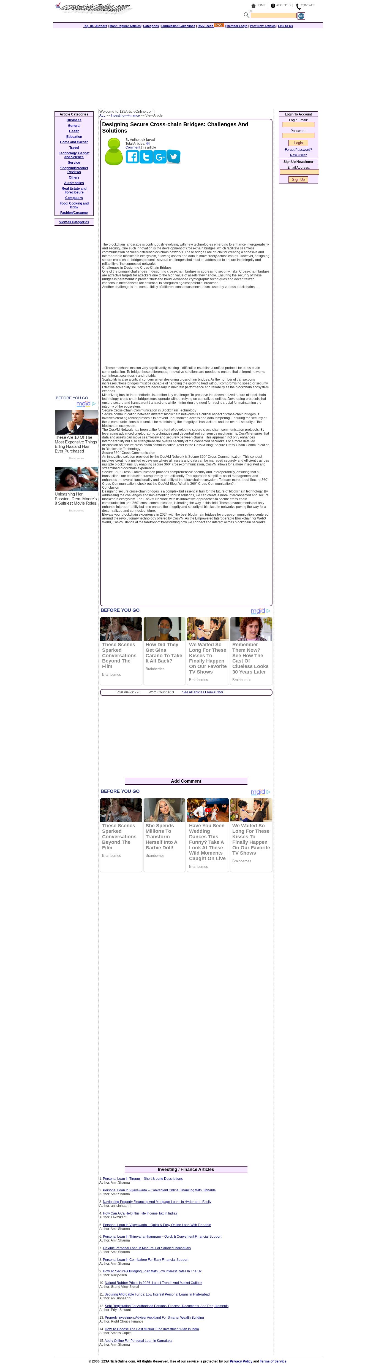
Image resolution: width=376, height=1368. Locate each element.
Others (74, 177)
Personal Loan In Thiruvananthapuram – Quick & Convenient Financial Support (162, 1236)
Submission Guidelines (178, 26)
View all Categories (74, 222)
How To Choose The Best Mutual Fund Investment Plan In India (152, 1329)
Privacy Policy (241, 1361)
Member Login (237, 26)
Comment (133, 147)
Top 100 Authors (95, 26)
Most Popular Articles (125, 26)
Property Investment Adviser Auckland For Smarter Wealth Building (154, 1317)
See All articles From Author (202, 692)
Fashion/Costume (74, 213)
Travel (74, 148)
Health (74, 131)
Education (74, 137)
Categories (151, 26)
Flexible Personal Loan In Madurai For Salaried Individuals (147, 1248)
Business (74, 120)
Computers (74, 198)
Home (261, 5)
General (74, 126)
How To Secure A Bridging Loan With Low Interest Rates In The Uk (152, 1271)
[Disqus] (186, 947)
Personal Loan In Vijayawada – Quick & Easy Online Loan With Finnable (157, 1225)
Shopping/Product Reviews (74, 170)
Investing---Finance (125, 115)
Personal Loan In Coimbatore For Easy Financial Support (145, 1260)
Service (74, 163)
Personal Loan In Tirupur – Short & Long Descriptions (143, 1179)
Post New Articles (263, 26)
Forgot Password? (298, 150)
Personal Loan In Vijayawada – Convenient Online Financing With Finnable (159, 1190)
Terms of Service (273, 1361)
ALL (102, 115)
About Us (283, 5)
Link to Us (285, 26)
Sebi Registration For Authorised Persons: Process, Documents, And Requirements (166, 1306)
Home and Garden (74, 142)
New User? (298, 155)
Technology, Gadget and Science (74, 155)
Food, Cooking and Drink (74, 205)
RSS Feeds (206, 26)
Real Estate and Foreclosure (74, 190)
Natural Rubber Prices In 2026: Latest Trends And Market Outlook (153, 1283)
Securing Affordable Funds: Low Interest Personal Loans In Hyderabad (157, 1294)
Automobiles (74, 183)
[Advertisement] (188, 68)
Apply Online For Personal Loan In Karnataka (138, 1341)
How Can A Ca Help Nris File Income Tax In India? (140, 1213)
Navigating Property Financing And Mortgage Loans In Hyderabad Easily (157, 1202)
